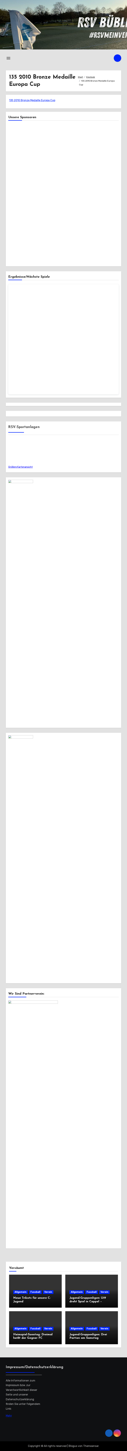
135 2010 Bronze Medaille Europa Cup (32, 100)
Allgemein (20, 1292)
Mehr (9, 1415)
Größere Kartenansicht (20, 467)
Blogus (73, 1446)
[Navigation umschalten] (8, 58)
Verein (48, 1292)
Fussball (35, 1292)
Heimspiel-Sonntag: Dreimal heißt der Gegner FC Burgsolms (33, 1338)
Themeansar (91, 1446)
